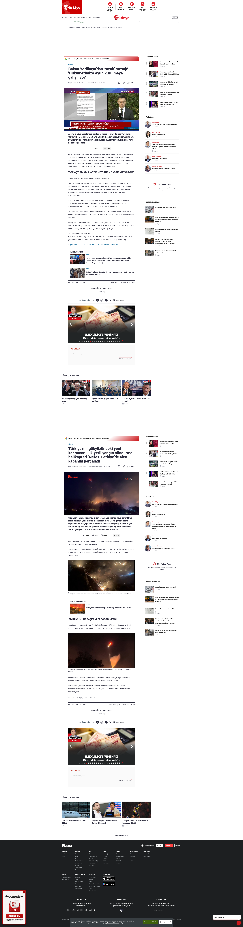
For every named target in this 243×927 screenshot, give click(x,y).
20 (119, 341)
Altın (76, 856)
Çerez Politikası (176, 919)
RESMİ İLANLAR (158, 22)
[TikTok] (90, 910)
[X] (97, 300)
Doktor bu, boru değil (159, 158)
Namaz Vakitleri (148, 854)
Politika (64, 854)
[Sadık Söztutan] (148, 158)
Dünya (104, 851)
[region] (121, 922)
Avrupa (105, 856)
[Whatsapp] (119, 82)
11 (100, 341)
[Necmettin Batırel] (148, 168)
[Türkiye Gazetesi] (121, 19)
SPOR (148, 22)
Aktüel (118, 863)
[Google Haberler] (118, 300)
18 (115, 341)
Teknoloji (77, 879)
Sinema (132, 854)
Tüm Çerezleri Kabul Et (150, 922)
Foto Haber (78, 886)
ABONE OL (169, 845)
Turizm (77, 870)
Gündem (70, 64)
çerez (103, 921)
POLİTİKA (121, 22)
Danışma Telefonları (94, 886)
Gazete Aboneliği (80, 17)
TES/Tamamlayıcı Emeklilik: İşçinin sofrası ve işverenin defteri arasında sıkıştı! (164, 147)
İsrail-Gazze (106, 863)
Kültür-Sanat (134, 851)
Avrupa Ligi (92, 863)
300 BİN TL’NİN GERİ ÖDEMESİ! (165, 207)
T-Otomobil (78, 867)
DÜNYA (140, 22)
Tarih (131, 860)
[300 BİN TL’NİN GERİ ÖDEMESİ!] (149, 212)
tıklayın (162, 190)
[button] (131, 324)
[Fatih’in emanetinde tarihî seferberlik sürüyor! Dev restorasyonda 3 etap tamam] (149, 244)
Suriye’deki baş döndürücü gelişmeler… (165, 124)
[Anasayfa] (67, 845)
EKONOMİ (131, 22)
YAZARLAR (91, 22)
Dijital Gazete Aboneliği (94, 17)
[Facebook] (73, 283)
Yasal (90, 888)
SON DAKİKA (66, 22)
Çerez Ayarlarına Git (165, 922)
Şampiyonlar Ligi (93, 860)
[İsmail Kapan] (148, 124)
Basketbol (92, 865)
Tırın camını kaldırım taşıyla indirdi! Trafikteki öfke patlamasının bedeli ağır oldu (167, 220)
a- (105, 148)
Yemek (118, 858)
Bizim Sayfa (147, 851)
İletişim (91, 879)
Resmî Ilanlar (79, 881)
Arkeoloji (132, 856)
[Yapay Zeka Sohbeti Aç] (239, 923)
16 (111, 341)
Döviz (76, 858)
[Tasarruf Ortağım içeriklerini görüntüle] (79, 22)
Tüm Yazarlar (65, 879)
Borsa (77, 854)
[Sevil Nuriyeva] (148, 134)
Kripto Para (78, 863)
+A (109, 148)
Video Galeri (78, 888)
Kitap (131, 858)
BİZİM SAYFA (102, 22)
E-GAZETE (159, 845)
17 (113, 341)
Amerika (105, 858)
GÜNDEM (112, 22)
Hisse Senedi (78, 860)
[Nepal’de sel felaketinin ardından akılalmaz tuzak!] (149, 256)
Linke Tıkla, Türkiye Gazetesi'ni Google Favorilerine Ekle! (89, 59)
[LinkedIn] (106, 300)
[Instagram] (85, 910)
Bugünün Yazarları (67, 877)
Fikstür (91, 858)
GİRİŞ (176, 17)
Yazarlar (64, 874)
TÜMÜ (122, 341)
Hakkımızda (92, 877)
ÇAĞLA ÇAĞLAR (76, 698)
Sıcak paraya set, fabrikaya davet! (163, 168)
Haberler (77, 884)
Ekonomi (77, 851)
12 (102, 341)
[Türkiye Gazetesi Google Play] (109, 884)
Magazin (77, 877)
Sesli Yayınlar (147, 856)
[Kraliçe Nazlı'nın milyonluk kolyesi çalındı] (149, 234)
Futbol (91, 854)
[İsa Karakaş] (148, 144)
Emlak (77, 865)
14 (107, 341)
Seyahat (118, 860)
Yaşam (118, 851)
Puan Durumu (93, 856)
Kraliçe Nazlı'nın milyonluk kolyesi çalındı (166, 230)
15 (109, 341)
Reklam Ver (92, 890)
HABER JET (170, 22)
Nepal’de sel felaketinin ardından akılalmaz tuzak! (166, 252)
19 (117, 341)
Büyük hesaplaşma (158, 134)
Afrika (104, 860)
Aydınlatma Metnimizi (112, 923)
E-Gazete (70, 17)
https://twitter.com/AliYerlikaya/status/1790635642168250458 (93, 244)
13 (105, 341)
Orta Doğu (105, 854)
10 (98, 341)
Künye (90, 881)
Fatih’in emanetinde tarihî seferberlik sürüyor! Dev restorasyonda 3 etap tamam (164, 241)
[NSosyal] (110, 300)
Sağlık (118, 854)
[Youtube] (81, 910)
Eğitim (63, 856)
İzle (180, 22)
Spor (90, 851)
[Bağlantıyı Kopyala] (123, 82)
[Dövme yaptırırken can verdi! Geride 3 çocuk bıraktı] (154, 64)
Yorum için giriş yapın (125, 358)
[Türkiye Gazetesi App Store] (109, 878)
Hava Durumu (120, 856)
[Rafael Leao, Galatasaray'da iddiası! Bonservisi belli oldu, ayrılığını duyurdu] (154, 94)
